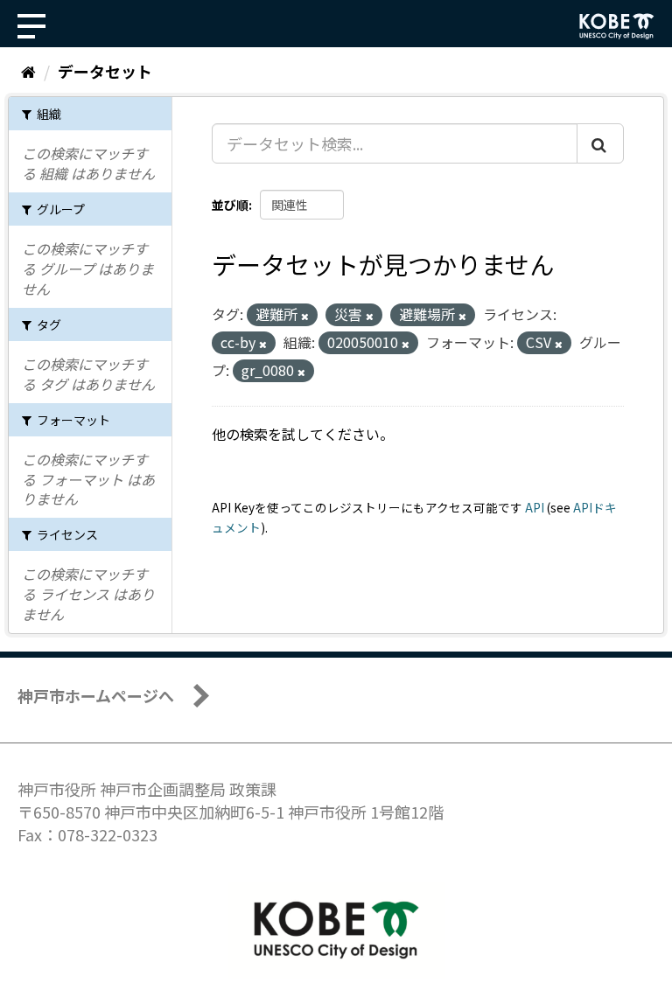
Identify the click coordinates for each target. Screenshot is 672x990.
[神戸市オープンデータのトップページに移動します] (616, 26)
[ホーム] (28, 70)
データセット (105, 70)
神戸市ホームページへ (96, 695)
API (534, 507)
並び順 (230, 204)
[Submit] (600, 143)
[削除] (305, 316)
